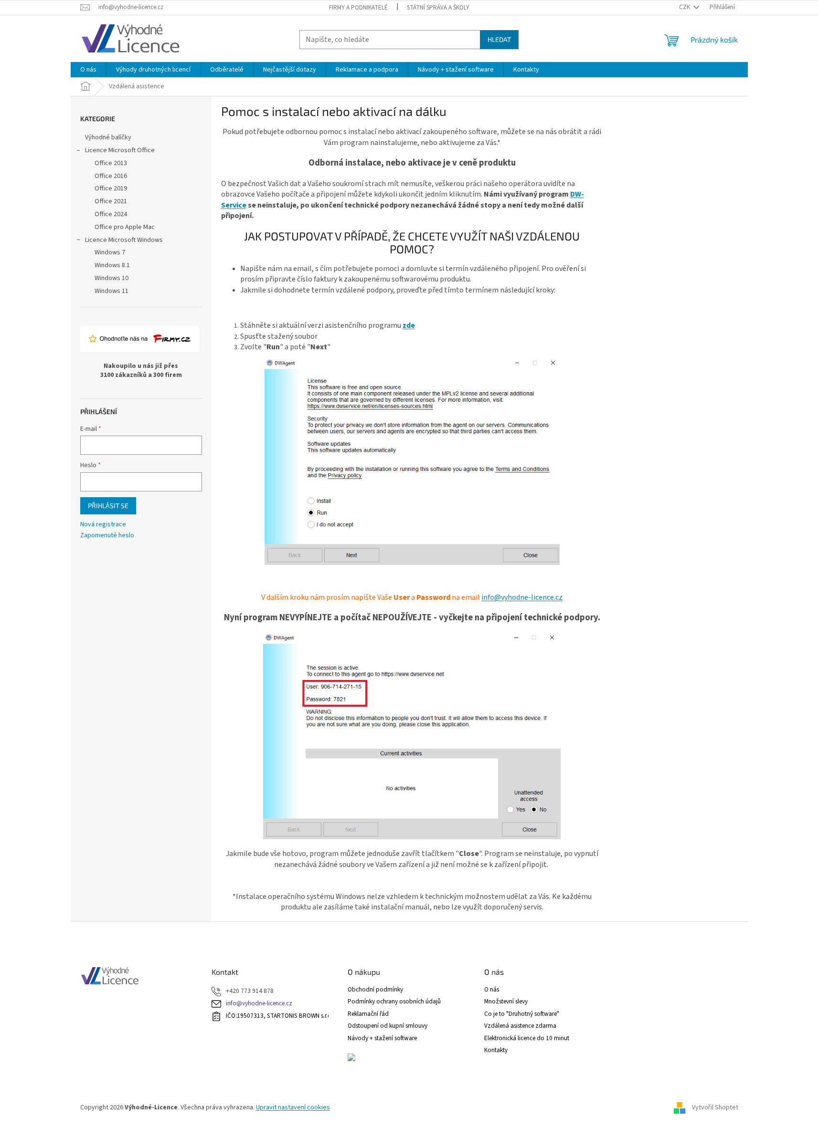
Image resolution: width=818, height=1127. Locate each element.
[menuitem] (88, 69)
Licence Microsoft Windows (124, 240)
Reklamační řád (368, 1014)
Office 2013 (111, 163)
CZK (685, 7)
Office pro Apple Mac (125, 227)
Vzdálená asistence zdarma (520, 1026)
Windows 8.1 (112, 265)
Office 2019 (111, 188)
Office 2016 (111, 176)
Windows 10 (111, 278)
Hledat (499, 39)
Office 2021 (111, 201)
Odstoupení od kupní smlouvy (387, 1026)
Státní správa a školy (438, 7)
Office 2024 (111, 214)
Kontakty (496, 1050)
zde (409, 325)
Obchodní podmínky (375, 989)
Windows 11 (111, 291)
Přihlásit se (108, 505)
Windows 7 (110, 252)
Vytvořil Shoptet (715, 1107)
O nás (491, 989)
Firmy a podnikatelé (358, 7)
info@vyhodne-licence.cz (522, 597)
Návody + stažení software (382, 1038)
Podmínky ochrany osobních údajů (394, 1001)
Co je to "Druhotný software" (521, 1014)
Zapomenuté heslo (107, 535)
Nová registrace (103, 524)
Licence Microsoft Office (120, 150)
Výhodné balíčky (108, 137)
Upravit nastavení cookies (293, 1107)
